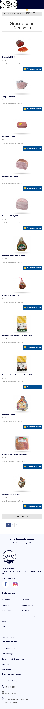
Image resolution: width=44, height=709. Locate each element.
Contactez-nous (8, 648)
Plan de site (6, 670)
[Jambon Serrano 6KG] (22, 483)
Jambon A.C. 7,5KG (10, 176)
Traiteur (5, 616)
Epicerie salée (7, 632)
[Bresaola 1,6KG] (22, 46)
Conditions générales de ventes (14, 659)
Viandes (5, 621)
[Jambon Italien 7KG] (22, 284)
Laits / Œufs (6, 610)
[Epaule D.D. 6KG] (22, 126)
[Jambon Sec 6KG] (22, 404)
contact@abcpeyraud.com (16, 681)
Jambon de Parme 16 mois (13, 255)
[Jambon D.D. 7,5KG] (22, 205)
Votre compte (31, 13)
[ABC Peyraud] (9, 4)
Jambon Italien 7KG (10, 295)
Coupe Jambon (8, 97)
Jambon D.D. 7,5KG (10, 216)
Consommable (28, 605)
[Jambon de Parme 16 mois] (22, 245)
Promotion (6, 600)
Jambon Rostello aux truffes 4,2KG (17, 375)
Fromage (5, 605)
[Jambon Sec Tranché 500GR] (22, 443)
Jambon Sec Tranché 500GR (14, 454)
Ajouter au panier (34, 69)
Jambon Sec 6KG (9, 414)
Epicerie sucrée (8, 637)
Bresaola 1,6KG (8, 57)
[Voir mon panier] (31, 10)
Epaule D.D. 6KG (9, 136)
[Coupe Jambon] (22, 86)
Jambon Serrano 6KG (11, 494)
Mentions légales (8, 653)
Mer (3, 626)
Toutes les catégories (30, 616)
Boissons (25, 600)
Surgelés (25, 610)
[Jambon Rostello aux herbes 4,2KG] (22, 324)
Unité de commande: (9, 64)
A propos (5, 664)
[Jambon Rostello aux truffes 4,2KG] (22, 364)
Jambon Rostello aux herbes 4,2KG (17, 335)
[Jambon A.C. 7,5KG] (22, 165)
